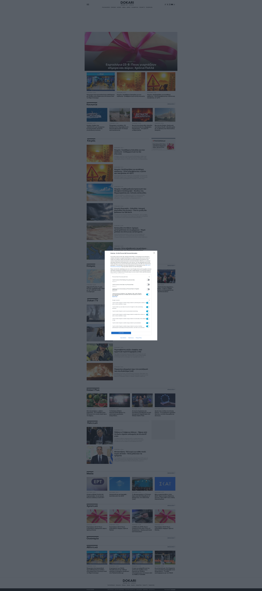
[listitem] (131, 277)
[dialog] (131, 295)
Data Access (131, 337)
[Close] (154, 253)
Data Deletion (123, 337)
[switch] (148, 280)
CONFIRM (121, 332)
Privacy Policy (139, 337)
